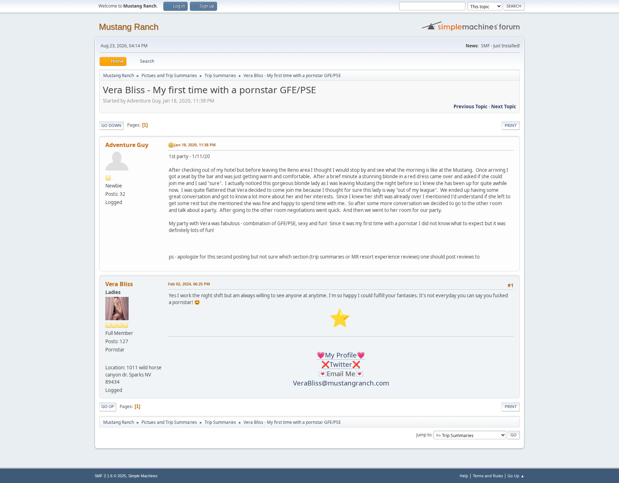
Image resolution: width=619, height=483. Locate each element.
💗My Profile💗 (341, 354)
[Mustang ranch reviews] (108, 359)
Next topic (503, 106)
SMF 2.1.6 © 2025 (110, 476)
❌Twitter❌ (340, 364)
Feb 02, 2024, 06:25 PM (189, 284)
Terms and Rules (488, 475)
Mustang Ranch (128, 27)
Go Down (111, 125)
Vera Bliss (119, 284)
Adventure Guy (126, 145)
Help (464, 475)
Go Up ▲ (516, 475)
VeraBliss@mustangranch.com (341, 382)
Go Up (107, 406)
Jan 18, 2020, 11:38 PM (195, 144)
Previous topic (471, 106)
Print (511, 125)
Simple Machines (143, 476)
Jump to (423, 435)
